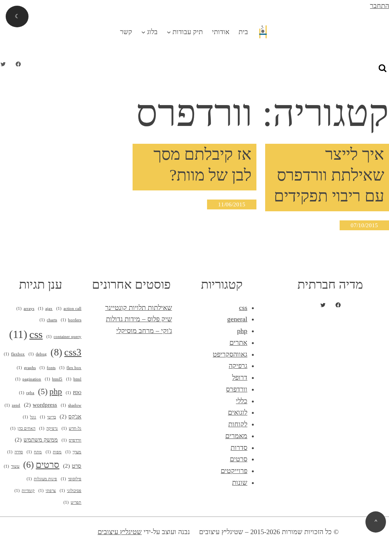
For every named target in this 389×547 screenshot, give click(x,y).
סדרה (15, 452)
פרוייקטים (234, 471)
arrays (25, 309)
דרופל (239, 377)
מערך (73, 452)
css (243, 307)
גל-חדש (71, 428)
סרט (72, 466)
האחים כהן (22, 428)
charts (48, 320)
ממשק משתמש (36, 440)
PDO (73, 393)
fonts (47, 368)
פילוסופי (71, 479)
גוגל (29, 417)
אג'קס (70, 416)
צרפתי (47, 491)
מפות (54, 452)
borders (71, 320)
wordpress (40, 405)
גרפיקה (238, 365)
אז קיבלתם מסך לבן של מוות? (202, 164)
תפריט (72, 502)
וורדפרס (236, 389)
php (242, 331)
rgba (26, 393)
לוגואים (237, 412)
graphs (26, 368)
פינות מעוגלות (42, 479)
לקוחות (237, 424)
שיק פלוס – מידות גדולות (139, 319)
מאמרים (236, 436)
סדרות (239, 447)
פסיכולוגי (70, 491)
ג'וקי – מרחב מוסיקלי (144, 331)
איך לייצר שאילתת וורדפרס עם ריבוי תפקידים (329, 175)
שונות (239, 482)
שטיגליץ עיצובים (120, 532)
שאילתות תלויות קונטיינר (138, 307)
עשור (11, 466)
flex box (70, 368)
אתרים (238, 342)
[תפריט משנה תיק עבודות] (169, 32)
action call (68, 309)
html (73, 379)
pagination (28, 379)
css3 (66, 352)
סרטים (238, 459)
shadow (71, 405)
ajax (45, 309)
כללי (241, 401)
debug (37, 354)
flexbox (14, 354)
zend (12, 405)
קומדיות (24, 491)
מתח (34, 452)
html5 (53, 379)
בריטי (48, 417)
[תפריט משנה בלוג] (143, 32)
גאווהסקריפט (230, 354)
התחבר (379, 5)
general (237, 319)
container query (63, 337)
